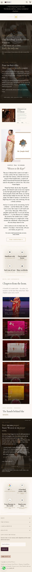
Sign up (4, 549)
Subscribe (16, 466)
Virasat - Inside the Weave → (16, 239)
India (5, 556)
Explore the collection (16, 97)
